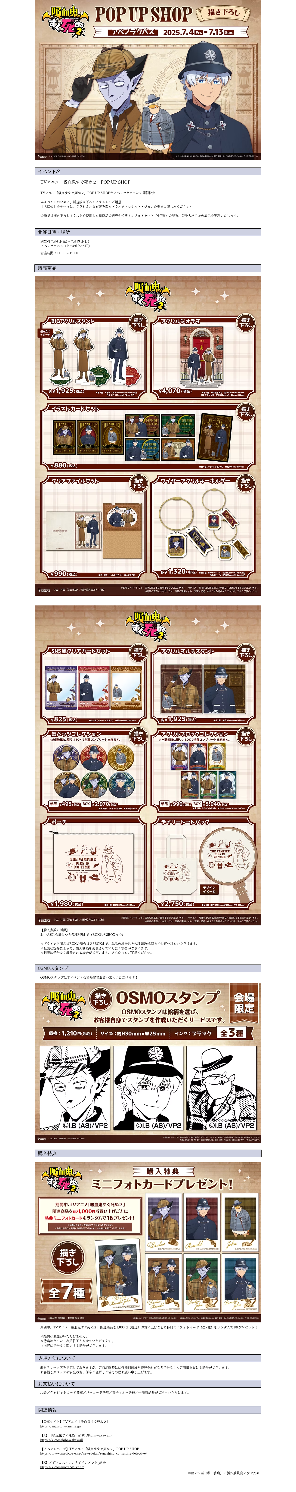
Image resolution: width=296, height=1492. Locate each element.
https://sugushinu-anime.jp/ (60, 1426)
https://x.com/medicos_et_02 (62, 1467)
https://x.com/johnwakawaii (61, 1440)
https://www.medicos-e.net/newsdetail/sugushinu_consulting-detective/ (93, 1453)
